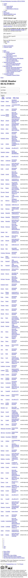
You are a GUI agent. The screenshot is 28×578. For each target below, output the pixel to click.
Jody (2, 349)
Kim (2, 399)
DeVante (3, 279)
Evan (2, 188)
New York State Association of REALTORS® (14, 557)
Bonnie (2, 313)
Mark (2, 378)
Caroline (3, 521)
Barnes (7, 188)
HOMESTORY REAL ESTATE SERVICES (15, 416)
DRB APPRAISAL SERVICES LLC (16, 326)
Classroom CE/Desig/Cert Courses (14, 70)
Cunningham (8, 521)
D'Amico (8, 530)
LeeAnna (3, 115)
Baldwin (7, 184)
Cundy (7, 515)
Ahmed (7, 120)
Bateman (8, 208)
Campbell (8, 387)
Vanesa (2, 494)
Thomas (2, 305)
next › (4, 546)
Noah (2, 208)
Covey (7, 503)
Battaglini (8, 213)
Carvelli (7, 416)
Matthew (3, 459)
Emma (2, 490)
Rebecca (3, 164)
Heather (2, 232)
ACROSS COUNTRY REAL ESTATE (15, 129)
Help (8, 41)
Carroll (7, 412)
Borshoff (8, 261)
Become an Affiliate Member (12, 64)
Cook (7, 478)
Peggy (2, 257)
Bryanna (3, 192)
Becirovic (8, 226)
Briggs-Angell (7, 293)
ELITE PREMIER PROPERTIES (15, 152)
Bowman (8, 279)
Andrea (2, 309)
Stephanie (3, 269)
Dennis (2, 412)
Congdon (8, 459)
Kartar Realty (15, 511)
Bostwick (8, 269)
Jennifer (2, 322)
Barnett (7, 192)
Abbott (7, 101)
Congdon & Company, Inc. (15, 463)
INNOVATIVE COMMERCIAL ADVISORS (16, 370)
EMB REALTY (15, 204)
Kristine (2, 101)
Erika (2, 297)
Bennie (2, 248)
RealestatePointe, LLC (11, 564)
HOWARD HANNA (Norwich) (14, 383)
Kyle (2, 261)
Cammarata (8, 382)
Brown (7, 309)
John (2, 331)
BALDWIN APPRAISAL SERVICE (15, 184)
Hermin (2, 226)
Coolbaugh (8, 486)
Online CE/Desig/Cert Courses (13, 71)
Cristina (2, 374)
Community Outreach (8, 73)
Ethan (2, 478)
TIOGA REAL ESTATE (15, 269)
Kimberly (3, 138)
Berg (7, 244)
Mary (2, 445)
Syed (2, 148)
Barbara (2, 450)
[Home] (13, 1)
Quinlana (3, 253)
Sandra (2, 179)
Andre (7, 156)
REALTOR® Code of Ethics (10, 555)
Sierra (2, 109)
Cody (2, 441)
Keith (2, 168)
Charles (2, 105)
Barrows (7, 200)
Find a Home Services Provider (13, 63)
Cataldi (7, 420)
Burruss (7, 345)
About (4, 5)
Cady (7, 358)
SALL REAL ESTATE (15, 236)
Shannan (3, 507)
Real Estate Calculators (11, 55)
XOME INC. (15, 467)
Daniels (7, 534)
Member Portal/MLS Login (9, 14)
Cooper (7, 490)
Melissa (2, 486)
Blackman (8, 253)
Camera (7, 374)
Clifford (7, 441)
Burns (7, 331)
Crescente (8, 507)
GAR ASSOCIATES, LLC (15, 196)
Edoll (2, 424)
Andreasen (8, 160)
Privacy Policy (6, 551)
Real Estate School (7, 66)
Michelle (3, 407)
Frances (2, 482)
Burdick (7, 322)
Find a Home (6, 52)
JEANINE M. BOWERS (15, 274)
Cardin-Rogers (7, 403)
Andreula (8, 164)
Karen (2, 382)
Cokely (7, 450)
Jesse (2, 318)
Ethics (4, 11)
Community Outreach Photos (13, 75)
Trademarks (6, 554)
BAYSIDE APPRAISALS (15, 249)
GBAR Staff (9, 7)
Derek (2, 160)
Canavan (8, 399)
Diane (2, 293)
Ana (2, 204)
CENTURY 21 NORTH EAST (15, 180)
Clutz (7, 445)
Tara (2, 420)
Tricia (2, 358)
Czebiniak (8, 526)
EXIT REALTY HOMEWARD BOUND (15, 120)
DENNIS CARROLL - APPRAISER (15, 412)
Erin (2, 499)
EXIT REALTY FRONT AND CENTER (15, 165)
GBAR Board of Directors (12, 8)
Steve (2, 416)
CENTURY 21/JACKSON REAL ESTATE (15, 188)
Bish (7, 248)
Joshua (2, 221)
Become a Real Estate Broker (13, 68)
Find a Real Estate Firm (11, 59)
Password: (6, 37)
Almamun (8, 148)
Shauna (2, 217)
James (2, 472)
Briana (2, 403)
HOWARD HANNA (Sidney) (14, 337)
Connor (7, 472)
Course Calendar (10, 72)
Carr (7, 407)
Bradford (3, 152)
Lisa (2, 200)
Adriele (2, 156)
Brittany (2, 454)
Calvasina (8, 366)
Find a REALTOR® (8, 57)
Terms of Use (6, 552)
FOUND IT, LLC (16, 257)
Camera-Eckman (7, 378)
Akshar (7, 133)
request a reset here (7, 26)
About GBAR (9, 6)
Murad (2, 120)
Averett (7, 174)
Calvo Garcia (7, 370)
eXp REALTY (15, 148)
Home (4, 50)
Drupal (21, 564)
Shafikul (3, 437)
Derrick (2, 326)
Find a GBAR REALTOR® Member (14, 58)
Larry (2, 353)
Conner (7, 467)
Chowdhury (8, 428)
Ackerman (8, 105)
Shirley (2, 515)
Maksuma (3, 428)
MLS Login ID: (7, 33)
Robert (2, 184)
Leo (2, 337)
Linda (2, 240)
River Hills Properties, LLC (15, 408)
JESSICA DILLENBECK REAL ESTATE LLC (15, 445)
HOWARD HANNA (14, 109)
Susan (2, 341)
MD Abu (3, 432)
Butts (7, 349)
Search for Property (10, 53)
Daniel (2, 503)
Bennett (7, 236)
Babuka (7, 179)
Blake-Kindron (7, 257)
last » (4, 547)
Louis (2, 144)
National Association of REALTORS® (12, 556)
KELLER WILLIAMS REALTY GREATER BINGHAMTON (16, 115)
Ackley (7, 109)
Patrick (2, 288)
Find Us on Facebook (8, 45)
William (2, 395)
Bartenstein (8, 204)
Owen (2, 301)
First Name (3, 87)
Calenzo (7, 362)
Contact (5, 3)
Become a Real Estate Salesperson (14, 67)
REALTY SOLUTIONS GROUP (15, 491)
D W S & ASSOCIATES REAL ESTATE (15, 358)
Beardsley (8, 221)
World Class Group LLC (14, 437)
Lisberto (3, 370)
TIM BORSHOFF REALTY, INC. (15, 261)
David (2, 196)
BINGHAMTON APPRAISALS (16, 213)
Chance (7, 424)
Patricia (2, 129)
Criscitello (8, 511)
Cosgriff (7, 499)
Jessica (2, 133)
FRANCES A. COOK (15, 482)
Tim (2, 265)
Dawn (2, 387)
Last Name (3, 90)
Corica (7, 494)
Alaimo (7, 144)
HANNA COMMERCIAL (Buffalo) (16, 144)
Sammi (2, 213)
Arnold (7, 168)
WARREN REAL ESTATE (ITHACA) (15, 101)
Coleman (8, 454)
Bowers (7, 273)
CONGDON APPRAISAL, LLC (15, 459)
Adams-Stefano (7, 115)
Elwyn (2, 244)
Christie (2, 526)
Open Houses (9, 54)
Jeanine (2, 273)
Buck (7, 318)
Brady (7, 284)
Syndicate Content (7, 47)
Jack (2, 391)
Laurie (2, 362)
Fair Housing (6, 12)
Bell (6, 232)
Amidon (7, 152)
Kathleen (3, 366)
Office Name (3, 92)
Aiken (7, 129)
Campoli (7, 395)
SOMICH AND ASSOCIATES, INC (15, 209)
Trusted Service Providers (9, 62)
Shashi (2, 124)
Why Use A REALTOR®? (12, 61)
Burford (7, 326)
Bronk (7, 297)
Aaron (2, 236)
